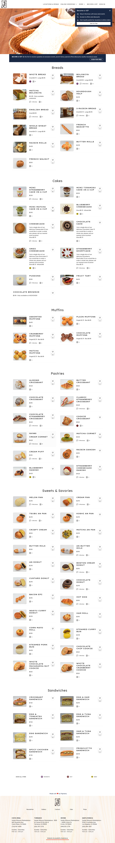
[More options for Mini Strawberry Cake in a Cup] (53, 189)
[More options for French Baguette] (100, 126)
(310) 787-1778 (39, 826)
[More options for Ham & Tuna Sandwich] (100, 732)
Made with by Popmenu (34, 793)
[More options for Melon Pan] (53, 498)
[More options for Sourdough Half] (100, 92)
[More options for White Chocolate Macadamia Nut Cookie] (53, 663)
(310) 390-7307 (87, 826)
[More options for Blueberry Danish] (53, 469)
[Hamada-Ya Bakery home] (9, 4)
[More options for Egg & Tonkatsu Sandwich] (53, 715)
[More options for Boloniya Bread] (100, 75)
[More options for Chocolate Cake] (100, 223)
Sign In (102, 4)
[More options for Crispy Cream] (53, 531)
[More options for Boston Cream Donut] (100, 564)
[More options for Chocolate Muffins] (100, 334)
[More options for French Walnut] (53, 160)
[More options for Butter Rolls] (100, 143)
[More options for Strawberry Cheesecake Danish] (100, 467)
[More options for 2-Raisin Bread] (100, 109)
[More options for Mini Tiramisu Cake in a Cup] (100, 189)
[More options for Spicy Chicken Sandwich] (53, 751)
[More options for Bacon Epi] (53, 595)
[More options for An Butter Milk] (100, 547)
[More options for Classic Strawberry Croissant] (100, 398)
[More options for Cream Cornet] (53, 434)
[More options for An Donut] (53, 563)
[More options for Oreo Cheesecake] (53, 250)
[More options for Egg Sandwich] (53, 734)
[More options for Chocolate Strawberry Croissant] (53, 415)
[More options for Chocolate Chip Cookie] (100, 647)
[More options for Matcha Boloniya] (53, 92)
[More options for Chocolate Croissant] (53, 398)
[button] (69, 4)
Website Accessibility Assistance (57, 838)
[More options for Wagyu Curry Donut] (53, 612)
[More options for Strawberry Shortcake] (100, 250)
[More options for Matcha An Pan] (100, 531)
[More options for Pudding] (53, 277)
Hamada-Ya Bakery (57, 802)
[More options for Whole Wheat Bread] (53, 127)
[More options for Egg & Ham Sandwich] (100, 698)
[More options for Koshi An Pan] (100, 514)
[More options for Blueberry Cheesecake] (100, 206)
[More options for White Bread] (53, 75)
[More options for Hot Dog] (100, 598)
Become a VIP (92, 4)
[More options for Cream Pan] (100, 498)
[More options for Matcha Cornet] (100, 434)
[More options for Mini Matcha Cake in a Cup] (53, 208)
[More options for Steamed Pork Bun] (53, 646)
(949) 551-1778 (65, 826)
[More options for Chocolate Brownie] (53, 293)
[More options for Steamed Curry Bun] (100, 630)
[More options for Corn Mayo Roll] (53, 629)
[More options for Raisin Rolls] (53, 144)
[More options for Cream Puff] (53, 453)
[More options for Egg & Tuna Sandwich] (100, 715)
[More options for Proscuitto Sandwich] (100, 749)
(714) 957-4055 (16, 826)
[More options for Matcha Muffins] (53, 352)
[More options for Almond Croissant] (53, 381)
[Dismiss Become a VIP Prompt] (110, 10)
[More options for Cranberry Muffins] (53, 335)
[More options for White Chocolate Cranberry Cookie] (100, 664)
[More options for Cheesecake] (53, 225)
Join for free (96, 59)
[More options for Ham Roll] (100, 614)
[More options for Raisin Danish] (100, 451)
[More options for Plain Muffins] (100, 318)
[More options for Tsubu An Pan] (53, 514)
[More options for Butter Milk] (53, 547)
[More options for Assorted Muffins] (53, 318)
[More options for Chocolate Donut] (100, 581)
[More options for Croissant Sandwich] (53, 698)
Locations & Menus (51, 4)
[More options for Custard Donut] (53, 579)
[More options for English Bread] (53, 111)
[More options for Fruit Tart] (100, 277)
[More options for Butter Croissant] (100, 381)
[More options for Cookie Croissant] (100, 417)
